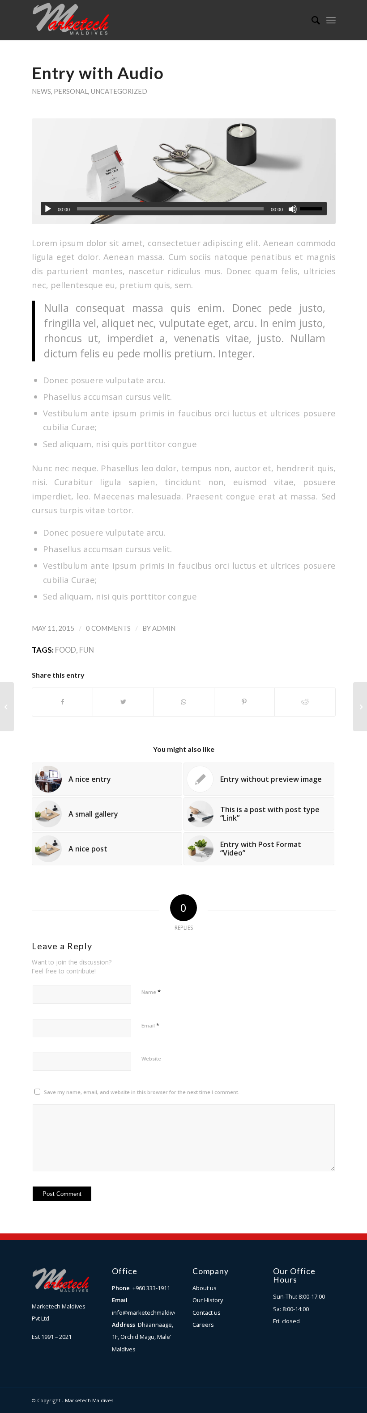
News (41, 91)
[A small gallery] (7, 706)
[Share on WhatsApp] (183, 702)
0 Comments (108, 628)
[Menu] (331, 20)
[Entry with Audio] (184, 171)
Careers (203, 1325)
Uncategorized (119, 91)
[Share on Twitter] (123, 702)
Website (151, 1058)
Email (150, 1025)
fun (86, 650)
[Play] (47, 209)
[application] (184, 208)
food (65, 650)
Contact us (206, 1312)
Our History (207, 1300)
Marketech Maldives (89, 1400)
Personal (71, 91)
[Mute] (292, 209)
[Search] (311, 20)
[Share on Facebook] (62, 702)
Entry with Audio (98, 73)
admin (163, 628)
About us (204, 1288)
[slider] (313, 208)
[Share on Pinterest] (244, 702)
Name (151, 992)
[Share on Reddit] (305, 702)
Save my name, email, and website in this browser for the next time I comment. (141, 1092)
